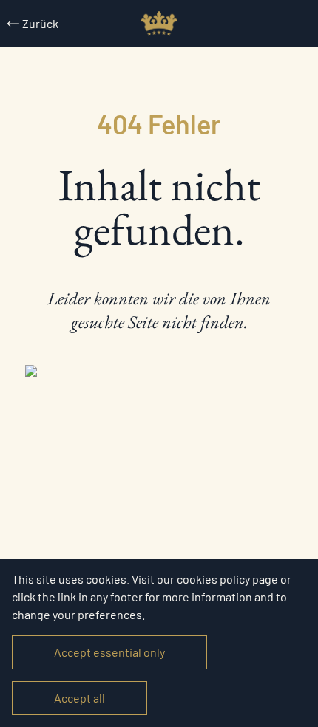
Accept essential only (109, 652)
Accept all (79, 698)
